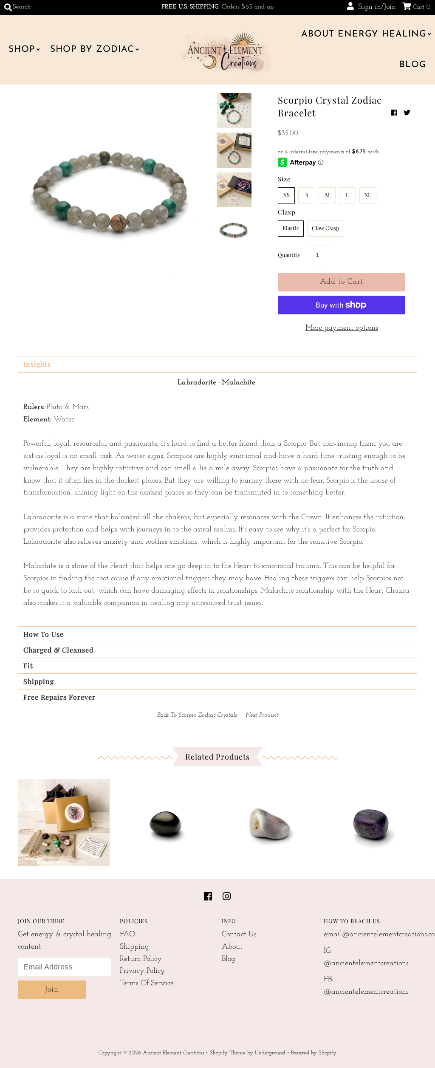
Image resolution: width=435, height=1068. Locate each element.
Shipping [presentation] (38, 681)
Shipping (134, 947)
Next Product (262, 715)
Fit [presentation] (28, 665)
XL (367, 194)
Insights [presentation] (37, 363)
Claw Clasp (325, 228)
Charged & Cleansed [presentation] (58, 649)
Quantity (289, 254)
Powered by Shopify (313, 1053)
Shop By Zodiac (92, 49)
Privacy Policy (142, 971)
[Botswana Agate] (268, 820)
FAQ (128, 934)
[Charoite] (371, 820)
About (232, 947)
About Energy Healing (364, 34)
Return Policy (141, 959)
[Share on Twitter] (407, 113)
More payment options (341, 328)
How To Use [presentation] (43, 634)
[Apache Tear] (166, 820)
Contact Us (239, 934)
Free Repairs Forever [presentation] (59, 696)
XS (286, 194)
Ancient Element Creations (173, 1053)
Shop (21, 49)
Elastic (290, 228)
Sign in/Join (375, 7)
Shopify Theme (228, 1053)
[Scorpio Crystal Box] (64, 820)
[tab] (217, 364)
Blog (413, 64)
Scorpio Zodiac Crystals (207, 715)
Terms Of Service (147, 983)
